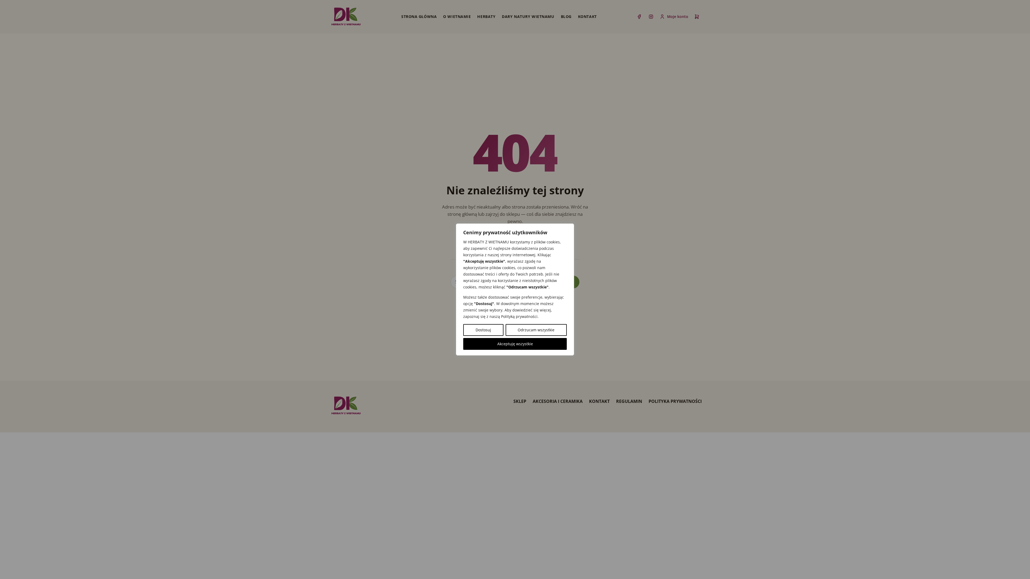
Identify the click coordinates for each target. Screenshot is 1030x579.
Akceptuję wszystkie (515, 343)
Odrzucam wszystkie (536, 329)
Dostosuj (483, 329)
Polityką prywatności (519, 316)
